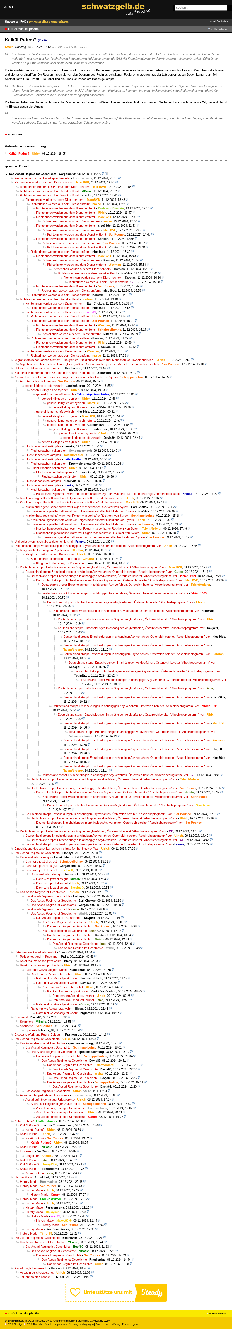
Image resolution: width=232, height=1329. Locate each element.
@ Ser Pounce (79, 47)
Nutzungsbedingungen (81, 1324)
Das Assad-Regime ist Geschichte (32, 174)
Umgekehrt (27, 1151)
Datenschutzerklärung (108, 1324)
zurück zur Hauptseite (23, 29)
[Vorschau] (103, 174)
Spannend (21, 1017)
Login (212, 21)
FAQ (23, 21)
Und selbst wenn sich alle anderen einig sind (43, 541)
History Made (23, 1177)
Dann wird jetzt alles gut (35, 857)
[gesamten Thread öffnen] (106, 174)
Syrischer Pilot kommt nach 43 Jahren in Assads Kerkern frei (54, 372)
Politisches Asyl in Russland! (39, 956)
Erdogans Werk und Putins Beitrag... (38, 1034)
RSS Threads (34, 1324)
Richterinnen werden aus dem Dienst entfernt (43, 182)
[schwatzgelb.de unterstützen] (116, 1300)
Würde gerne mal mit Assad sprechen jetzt (42, 178)
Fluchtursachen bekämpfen (38, 381)
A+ (11, 7)
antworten (15, 134)
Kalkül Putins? (24, 1121)
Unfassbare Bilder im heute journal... (38, 368)
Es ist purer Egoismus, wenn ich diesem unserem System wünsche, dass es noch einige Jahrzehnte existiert (108, 494)
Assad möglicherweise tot (31, 1268)
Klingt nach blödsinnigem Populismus (44, 550)
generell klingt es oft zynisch (44, 385)
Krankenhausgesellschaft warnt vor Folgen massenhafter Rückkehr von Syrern (66, 377)
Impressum (60, 1324)
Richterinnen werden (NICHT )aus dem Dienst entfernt (55, 186)
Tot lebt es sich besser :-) (36, 1277)
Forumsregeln (130, 1324)
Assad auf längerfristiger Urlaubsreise (44, 1095)
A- (5, 7)
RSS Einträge (15, 1324)
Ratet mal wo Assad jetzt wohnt (35, 952)
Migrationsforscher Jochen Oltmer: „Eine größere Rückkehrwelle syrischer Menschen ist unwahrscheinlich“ (84, 360)
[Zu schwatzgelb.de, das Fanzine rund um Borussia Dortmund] (116, 9)
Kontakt (48, 1324)
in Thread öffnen (220, 29)
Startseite (12, 21)
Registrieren (223, 21)
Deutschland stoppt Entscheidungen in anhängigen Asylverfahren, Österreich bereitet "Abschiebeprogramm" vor (87, 546)
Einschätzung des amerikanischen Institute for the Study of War (56, 848)
